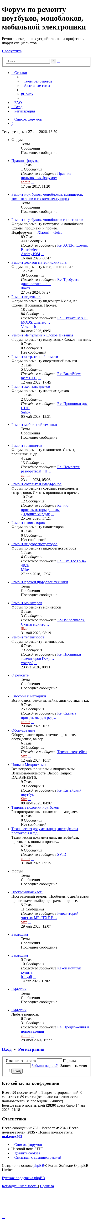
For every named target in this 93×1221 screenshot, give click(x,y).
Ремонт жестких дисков (30, 386)
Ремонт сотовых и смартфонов (36, 484)
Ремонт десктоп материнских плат (39, 262)
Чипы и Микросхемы (28, 765)
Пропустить (11, 51)
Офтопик (18, 989)
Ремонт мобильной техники (34, 425)
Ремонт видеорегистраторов (34, 544)
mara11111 (29, 378)
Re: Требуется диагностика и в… (50, 281)
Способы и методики (28, 696)
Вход (7, 1049)
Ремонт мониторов (26, 603)
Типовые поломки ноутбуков (35, 807)
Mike (25, 570)
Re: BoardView (69, 374)
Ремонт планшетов (26, 445)
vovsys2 (27, 663)
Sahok (26, 412)
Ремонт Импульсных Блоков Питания (42, 335)
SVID (61, 854)
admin (25, 182)
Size (24, 629)
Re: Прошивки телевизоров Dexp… (51, 656)
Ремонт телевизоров (27, 637)
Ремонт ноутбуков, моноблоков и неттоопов (47, 220)
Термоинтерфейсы (72, 752)
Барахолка (19, 934)
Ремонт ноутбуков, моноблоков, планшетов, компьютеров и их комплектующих (47, 196)
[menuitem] (36, 81)
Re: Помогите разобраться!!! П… (50, 469)
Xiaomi (43, 232)
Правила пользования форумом (46, 175)
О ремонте (20, 675)
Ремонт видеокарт (26, 297)
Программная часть (27, 892)
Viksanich (28, 327)
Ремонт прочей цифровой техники (39, 582)
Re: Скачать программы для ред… (48, 715)
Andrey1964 (30, 254)
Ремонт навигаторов (28, 523)
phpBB (38, 1165)
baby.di (26, 977)
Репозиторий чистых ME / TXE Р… (49, 915)
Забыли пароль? (45, 1066)
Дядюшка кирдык (35, 514)
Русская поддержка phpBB (23, 1178)
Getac (57, 232)
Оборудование (23, 730)
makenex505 (12, 1136)
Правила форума (25, 161)
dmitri (25, 288)
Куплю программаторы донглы (44, 507)
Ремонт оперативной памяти (34, 357)
